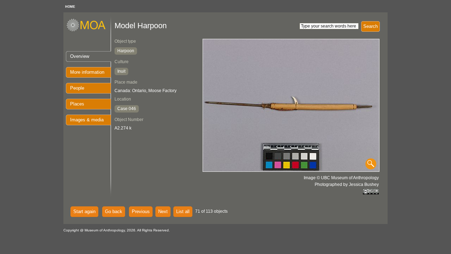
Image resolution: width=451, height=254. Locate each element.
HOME (70, 6)
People (77, 88)
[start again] (89, 30)
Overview (79, 56)
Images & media (87, 119)
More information (87, 72)
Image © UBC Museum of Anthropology (341, 177)
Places (77, 104)
